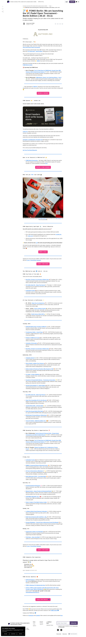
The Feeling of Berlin (42, 218)
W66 (57, 218)
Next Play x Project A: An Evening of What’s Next (37, 279)
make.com (30, 236)
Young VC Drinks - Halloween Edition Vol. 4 (36, 420)
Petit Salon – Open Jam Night (33, 537)
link (26, 581)
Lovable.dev (58, 234)
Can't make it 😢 (28, 567)
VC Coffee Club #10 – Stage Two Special (35, 285)
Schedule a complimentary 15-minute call (32, 139)
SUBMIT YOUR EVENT (43, 263)
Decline (20, 633)
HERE (38, 60)
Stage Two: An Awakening (38, 303)
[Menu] (76, 2)
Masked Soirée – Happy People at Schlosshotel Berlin (38, 491)
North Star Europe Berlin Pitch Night (34, 411)
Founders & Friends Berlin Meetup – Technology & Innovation (41, 380)
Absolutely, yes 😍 (28, 564)
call (37, 242)
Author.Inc (25, 131)
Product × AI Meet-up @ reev (32, 337)
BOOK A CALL (43, 251)
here (61, 615)
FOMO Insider (54, 610)
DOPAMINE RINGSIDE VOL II (33, 496)
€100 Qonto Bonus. (30, 579)
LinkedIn (38, 615)
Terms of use (16, 630)
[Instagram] (61, 630)
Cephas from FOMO (30, 23)
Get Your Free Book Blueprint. (30, 150)
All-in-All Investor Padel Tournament (31, 47)
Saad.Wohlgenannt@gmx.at (32, 592)
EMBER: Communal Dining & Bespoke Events (37, 465)
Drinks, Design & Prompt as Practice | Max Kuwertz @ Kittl (39, 368)
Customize (13, 633)
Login (66, 1)
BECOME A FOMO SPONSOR (43, 167)
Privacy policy (9, 630)
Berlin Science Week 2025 (37, 314)
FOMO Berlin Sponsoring (32, 160)
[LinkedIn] (58, 630)
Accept (5, 633)
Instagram (31, 615)
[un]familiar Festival (30, 290)
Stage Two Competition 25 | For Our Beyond (36, 400)
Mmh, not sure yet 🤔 (29, 565)
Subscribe (72, 1)
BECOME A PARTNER (43, 93)
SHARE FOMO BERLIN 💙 (43, 599)
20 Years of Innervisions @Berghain (34, 471)
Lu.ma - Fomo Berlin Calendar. (34, 260)
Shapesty (59, 218)
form (46, 163)
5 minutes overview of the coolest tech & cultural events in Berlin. (35, 6)
